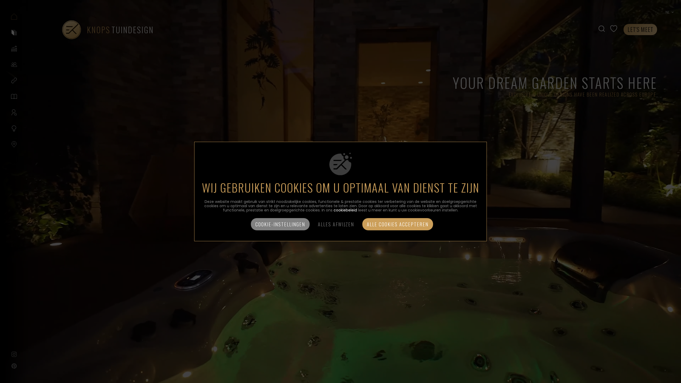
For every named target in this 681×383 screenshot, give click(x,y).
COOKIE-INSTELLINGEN (280, 224)
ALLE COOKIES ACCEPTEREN (398, 224)
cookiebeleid (345, 210)
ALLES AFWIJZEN (336, 224)
